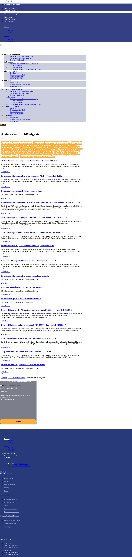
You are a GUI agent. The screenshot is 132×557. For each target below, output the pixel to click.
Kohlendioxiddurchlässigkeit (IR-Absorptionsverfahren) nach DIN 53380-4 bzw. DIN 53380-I (40, 202)
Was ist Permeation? (10, 499)
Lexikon (6, 505)
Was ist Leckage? (9, 502)
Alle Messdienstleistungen (16, 378)
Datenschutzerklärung (11, 545)
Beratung (7, 527)
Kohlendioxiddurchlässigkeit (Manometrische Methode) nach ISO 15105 (36, 151)
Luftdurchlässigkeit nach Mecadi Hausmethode (36, 155)
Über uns (7, 80)
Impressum (7, 543)
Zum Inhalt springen (6, 1)
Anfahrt (6, 481)
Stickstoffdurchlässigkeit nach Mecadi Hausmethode (38, 157)
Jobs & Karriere (9, 478)
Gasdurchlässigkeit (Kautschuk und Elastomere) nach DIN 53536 (29, 147)
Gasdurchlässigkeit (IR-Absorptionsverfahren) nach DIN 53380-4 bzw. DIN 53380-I (36, 310)
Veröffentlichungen (10, 509)
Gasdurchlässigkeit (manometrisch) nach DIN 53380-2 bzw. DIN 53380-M (28, 144)
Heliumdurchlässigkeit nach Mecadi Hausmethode (22, 287)
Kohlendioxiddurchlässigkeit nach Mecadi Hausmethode (33, 153)
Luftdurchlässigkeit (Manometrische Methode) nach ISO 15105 (27, 246)
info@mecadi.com (21, 464)
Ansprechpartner (15, 86)
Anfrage (6, 488)
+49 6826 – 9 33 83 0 (22, 466)
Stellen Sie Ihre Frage (7, 399)
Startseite (4, 378)
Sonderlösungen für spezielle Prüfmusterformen (25, 69)
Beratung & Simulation (17, 60)
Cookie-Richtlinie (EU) (11, 547)
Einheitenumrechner (16, 78)
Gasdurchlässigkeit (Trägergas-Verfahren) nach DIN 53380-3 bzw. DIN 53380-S (34, 217)
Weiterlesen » (5, 172)
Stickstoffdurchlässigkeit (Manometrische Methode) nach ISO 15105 (29, 161)
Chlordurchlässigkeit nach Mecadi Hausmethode (17, 142)
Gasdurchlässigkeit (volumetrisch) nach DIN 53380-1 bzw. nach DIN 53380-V (34, 325)
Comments (3, 392)
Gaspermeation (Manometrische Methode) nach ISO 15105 (26, 351)
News (6, 491)
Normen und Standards (11, 512)
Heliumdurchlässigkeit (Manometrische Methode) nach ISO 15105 (35, 149)
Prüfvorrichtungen (10, 523)
